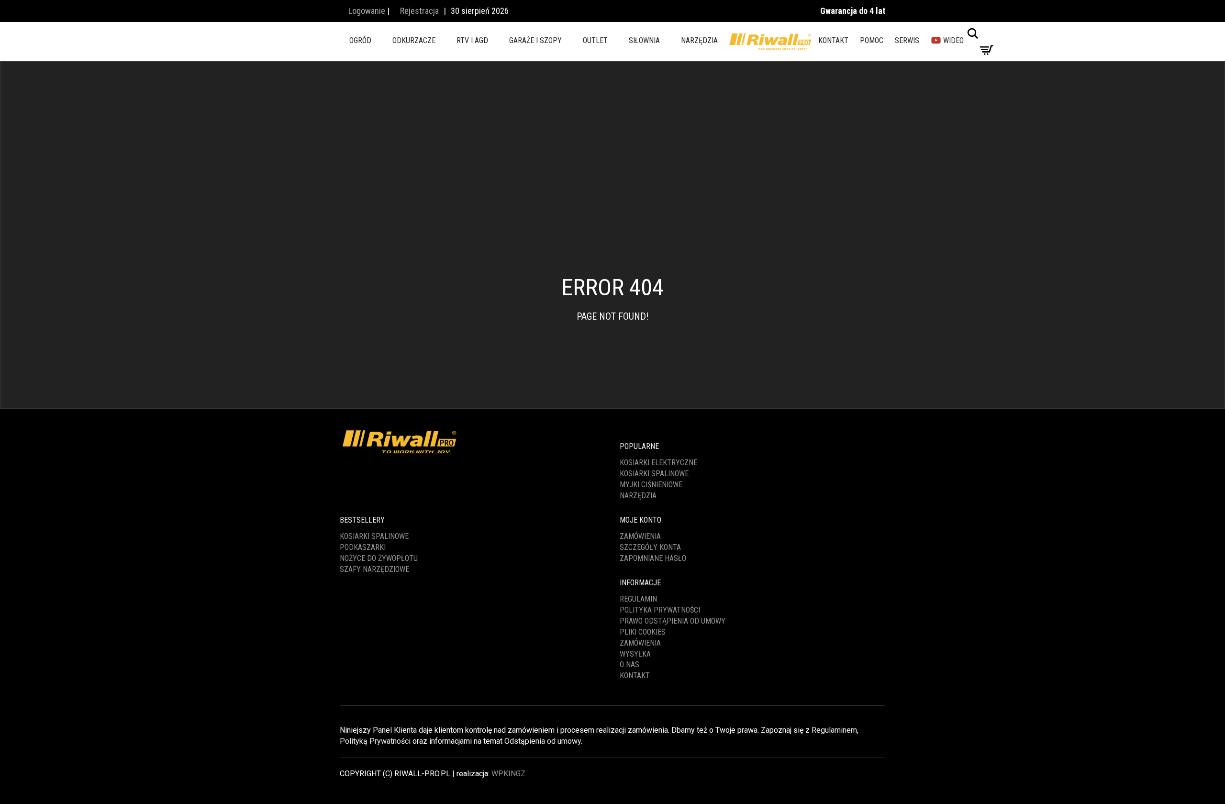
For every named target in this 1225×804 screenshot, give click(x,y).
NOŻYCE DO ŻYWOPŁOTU (379, 558)
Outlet (595, 40)
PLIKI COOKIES (643, 631)
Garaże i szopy (535, 40)
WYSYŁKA (635, 654)
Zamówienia (640, 536)
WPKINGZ (508, 773)
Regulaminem (834, 730)
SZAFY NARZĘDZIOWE (374, 569)
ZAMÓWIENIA (640, 643)
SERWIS (907, 40)
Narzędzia (699, 40)
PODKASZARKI (363, 547)
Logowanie (365, 11)
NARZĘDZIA (638, 495)
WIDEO (952, 40)
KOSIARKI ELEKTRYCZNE (658, 462)
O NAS (629, 664)
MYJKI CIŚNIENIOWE (651, 484)
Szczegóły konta (650, 547)
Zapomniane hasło (653, 558)
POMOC (871, 40)
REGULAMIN (638, 598)
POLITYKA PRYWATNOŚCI (660, 609)
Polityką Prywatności (375, 741)
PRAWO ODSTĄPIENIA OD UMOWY (672, 620)
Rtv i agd (472, 40)
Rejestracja (418, 11)
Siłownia (644, 40)
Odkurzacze (413, 40)
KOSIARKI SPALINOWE (654, 473)
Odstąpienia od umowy (542, 741)
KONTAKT (833, 40)
